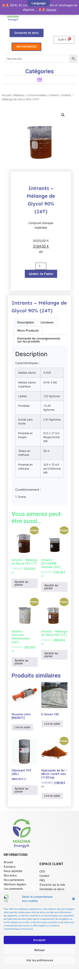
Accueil (6, 95)
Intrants (54, 95)
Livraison (47, 322)
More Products (28, 330)
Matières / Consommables (30, 95)
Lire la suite (22, 727)
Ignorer (51, 9)
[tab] (26, 322)
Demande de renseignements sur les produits (38, 340)
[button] (73, 899)
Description (25, 322)
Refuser (39, 950)
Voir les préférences (39, 960)
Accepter (39, 940)
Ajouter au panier (40, 274)
